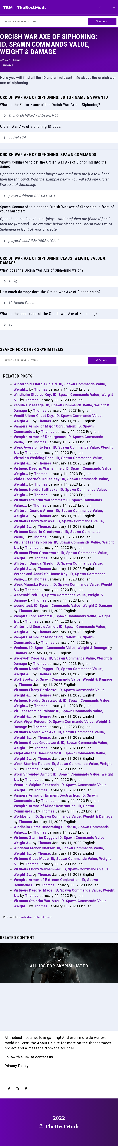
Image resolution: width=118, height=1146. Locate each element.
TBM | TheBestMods (25, 7)
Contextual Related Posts (35, 917)
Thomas (8, 65)
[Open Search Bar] (100, 7)
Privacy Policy (17, 1066)
